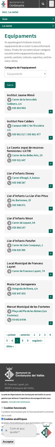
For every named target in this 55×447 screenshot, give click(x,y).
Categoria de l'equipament (20, 67)
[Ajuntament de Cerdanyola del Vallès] (4, 3)
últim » (10, 346)
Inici (4, 12)
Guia (4, 19)
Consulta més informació (19, 402)
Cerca (10, 85)
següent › (37, 340)
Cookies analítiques (15, 419)
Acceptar (8, 441)
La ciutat (13, 12)
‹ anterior (25, 334)
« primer (11, 334)
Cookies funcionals (15, 408)
